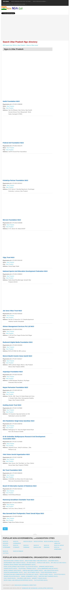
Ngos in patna (38, 541)
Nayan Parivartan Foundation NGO (15, 387)
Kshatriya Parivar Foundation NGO (15, 180)
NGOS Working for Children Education (13, 4)
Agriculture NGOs (43, 562)
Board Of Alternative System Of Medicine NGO (20, 486)
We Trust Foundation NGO (12, 470)
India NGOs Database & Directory (25, 585)
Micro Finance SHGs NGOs (12, 570)
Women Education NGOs (12, 576)
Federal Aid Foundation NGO (13, 143)
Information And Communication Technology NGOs (21, 574)
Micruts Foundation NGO (12, 220)
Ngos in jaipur (59, 545)
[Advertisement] (35, 26)
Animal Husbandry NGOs (29, 576)
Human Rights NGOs (10, 568)
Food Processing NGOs (48, 572)
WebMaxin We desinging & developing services (37, 588)
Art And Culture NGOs (58, 562)
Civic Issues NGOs (9, 578)
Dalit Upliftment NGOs (31, 572)
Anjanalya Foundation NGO (13, 372)
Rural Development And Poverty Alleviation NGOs (20, 566)
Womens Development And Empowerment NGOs (19, 564)
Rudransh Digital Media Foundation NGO (18, 342)
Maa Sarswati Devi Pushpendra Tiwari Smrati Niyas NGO (23, 513)
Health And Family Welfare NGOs (36, 560)
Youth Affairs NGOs (40, 580)
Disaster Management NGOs (13, 572)
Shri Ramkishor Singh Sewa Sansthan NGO (18, 421)
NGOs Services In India (39, 1)
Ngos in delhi (27, 541)
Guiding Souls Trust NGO (12, 405)
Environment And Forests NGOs (14, 562)
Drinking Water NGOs (46, 566)
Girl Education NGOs (51, 570)
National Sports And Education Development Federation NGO (25, 271)
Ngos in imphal (49, 541)
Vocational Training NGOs (27, 568)
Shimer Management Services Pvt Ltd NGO (18, 326)
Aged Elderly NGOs (46, 574)
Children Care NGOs (23, 578)
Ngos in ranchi (18, 551)
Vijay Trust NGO (8, 257)
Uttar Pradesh (10, 106)
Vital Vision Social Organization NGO (16, 454)
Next (5, 528)
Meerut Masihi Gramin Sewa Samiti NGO (17, 356)
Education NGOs (59, 574)
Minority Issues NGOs (39, 578)
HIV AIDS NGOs (31, 562)
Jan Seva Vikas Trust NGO (12, 311)
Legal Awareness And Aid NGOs (47, 568)
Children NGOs (53, 560)
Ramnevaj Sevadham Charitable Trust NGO (18, 500)
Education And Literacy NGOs (13, 560)
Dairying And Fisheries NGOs (47, 576)
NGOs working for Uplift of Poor (21, 1)
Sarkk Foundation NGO (11, 101)
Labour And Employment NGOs (32, 570)
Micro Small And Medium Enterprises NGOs (18, 580)
